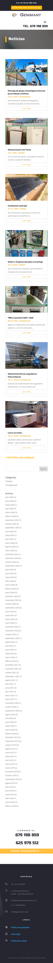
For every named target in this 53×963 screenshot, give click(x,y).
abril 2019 (9, 760)
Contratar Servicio (27, 8)
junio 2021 (9, 688)
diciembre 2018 (11, 771)
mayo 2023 (9, 615)
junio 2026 (9, 501)
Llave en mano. (15, 433)
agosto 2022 (10, 642)
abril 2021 (9, 691)
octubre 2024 (10, 562)
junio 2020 (9, 722)
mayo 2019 (9, 756)
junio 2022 (9, 649)
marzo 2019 (10, 764)
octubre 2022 (10, 634)
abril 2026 (9, 508)
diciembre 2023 (11, 596)
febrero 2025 (10, 546)
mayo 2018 (9, 794)
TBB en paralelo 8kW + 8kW (20, 318)
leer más (26, 108)
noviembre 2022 (12, 630)
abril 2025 (9, 539)
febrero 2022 (10, 661)
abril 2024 (9, 581)
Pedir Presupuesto (25, 851)
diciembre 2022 (11, 627)
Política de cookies (19, 941)
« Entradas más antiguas (19, 457)
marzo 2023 (10, 619)
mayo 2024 (9, 577)
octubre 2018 (10, 775)
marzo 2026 (10, 512)
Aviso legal (15, 934)
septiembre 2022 (12, 638)
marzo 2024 (10, 585)
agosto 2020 (10, 714)
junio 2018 (9, 790)
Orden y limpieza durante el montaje (25, 262)
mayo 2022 (9, 653)
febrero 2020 (10, 733)
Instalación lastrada (17, 206)
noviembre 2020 (12, 703)
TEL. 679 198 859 (35, 26)
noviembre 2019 (12, 741)
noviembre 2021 (12, 669)
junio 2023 (9, 611)
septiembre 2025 (12, 527)
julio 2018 (9, 787)
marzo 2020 (10, 730)
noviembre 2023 (12, 600)
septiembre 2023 (12, 608)
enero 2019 (10, 768)
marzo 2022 (10, 657)
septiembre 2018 (12, 779)
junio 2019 (9, 752)
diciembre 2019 (11, 737)
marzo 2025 (10, 543)
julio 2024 (9, 569)
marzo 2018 (10, 802)
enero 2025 (10, 550)
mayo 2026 (9, 505)
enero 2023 (10, 623)
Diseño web (41, 958)
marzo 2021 (10, 695)
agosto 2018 (10, 783)
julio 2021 (9, 684)
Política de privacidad (20, 927)
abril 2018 (9, 798)
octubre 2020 (10, 707)
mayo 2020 (9, 726)
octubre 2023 (10, 604)
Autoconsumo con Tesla (19, 150)
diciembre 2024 (11, 554)
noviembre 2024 (12, 558)
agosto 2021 (10, 680)
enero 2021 (10, 699)
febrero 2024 (10, 588)
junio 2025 (9, 531)
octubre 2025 (10, 524)
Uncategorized (24, 97)
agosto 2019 (10, 749)
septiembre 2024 (12, 566)
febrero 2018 (10, 806)
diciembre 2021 (11, 665)
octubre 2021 (10, 672)
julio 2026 (9, 497)
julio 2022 (9, 646)
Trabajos (21, 153)
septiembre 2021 (12, 676)
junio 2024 (9, 573)
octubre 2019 (10, 745)
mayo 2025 (9, 535)
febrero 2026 (10, 516)
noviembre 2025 (12, 520)
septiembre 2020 (12, 711)
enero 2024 (10, 592)
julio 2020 (9, 718)
